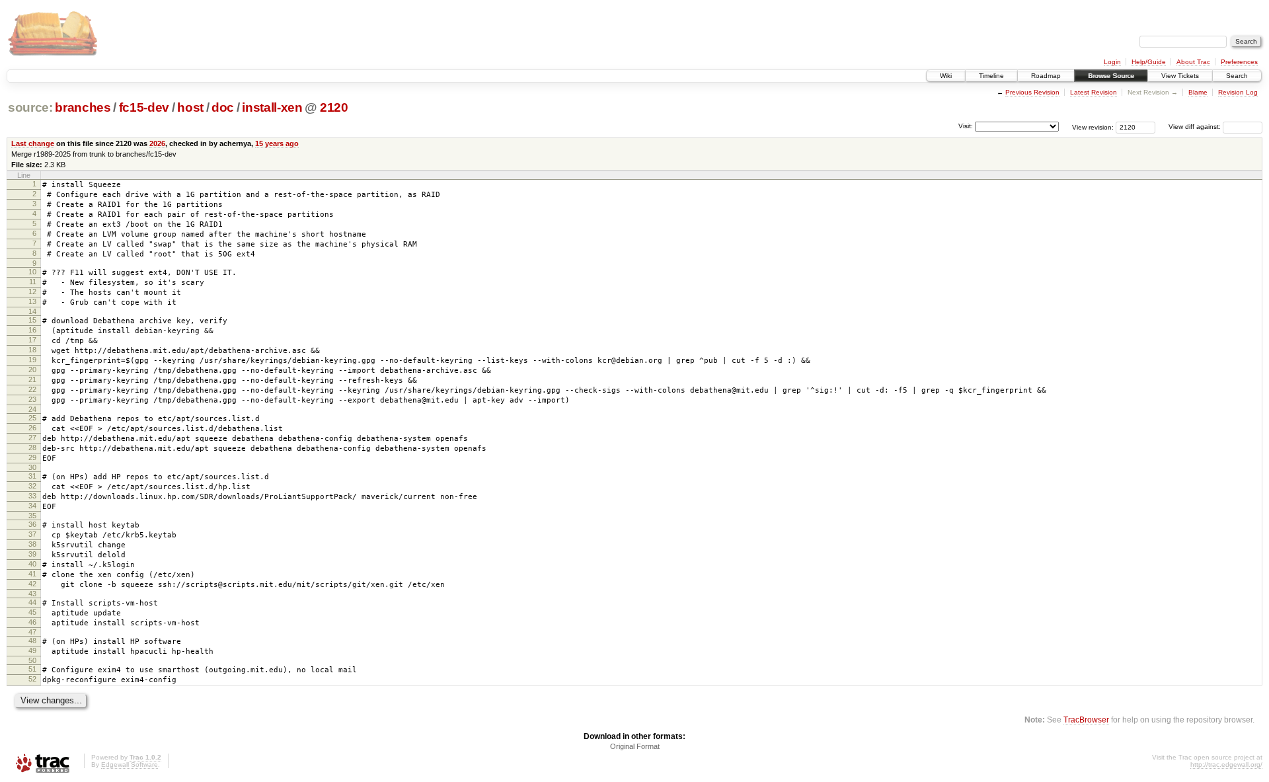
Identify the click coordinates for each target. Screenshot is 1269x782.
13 (32, 301)
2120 (334, 107)
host (190, 107)
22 (32, 389)
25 (32, 418)
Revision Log (1238, 92)
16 (32, 330)
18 (32, 350)
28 (32, 447)
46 (32, 622)
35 (32, 516)
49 (32, 650)
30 (32, 467)
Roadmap (1046, 75)
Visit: (965, 126)
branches (82, 107)
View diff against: (1196, 126)
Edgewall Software (129, 764)
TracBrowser (1086, 719)
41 (32, 574)
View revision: (1093, 126)
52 (32, 679)
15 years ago (277, 143)
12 (32, 291)
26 (32, 428)
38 (32, 544)
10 (32, 272)
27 (32, 438)
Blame (1198, 92)
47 (32, 632)
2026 (157, 143)
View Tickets (1180, 75)
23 (32, 399)
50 (32, 660)
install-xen (272, 107)
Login (1112, 61)
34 (32, 506)
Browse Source (1111, 75)
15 (32, 320)
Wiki (946, 75)
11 (32, 282)
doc (223, 107)
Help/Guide (1149, 61)
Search (1237, 75)
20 (32, 369)
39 (32, 554)
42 (32, 584)
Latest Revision (1093, 92)
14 (32, 311)
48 (32, 641)
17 (32, 340)
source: (30, 107)
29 (32, 457)
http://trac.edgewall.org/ (1226, 764)
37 (32, 534)
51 (32, 669)
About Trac (1193, 61)
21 (32, 379)
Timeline (991, 75)
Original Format (635, 746)
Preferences (1239, 61)
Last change (32, 143)
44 (32, 602)
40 (32, 564)
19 (32, 360)
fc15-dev (144, 107)
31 (32, 476)
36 (32, 524)
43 (32, 594)
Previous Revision (1032, 92)
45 (32, 612)
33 (32, 496)
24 (32, 409)
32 (32, 486)
